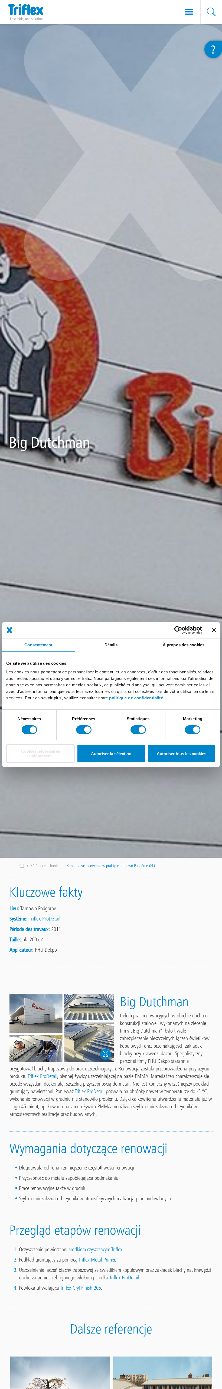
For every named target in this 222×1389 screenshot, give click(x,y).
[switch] (84, 729)
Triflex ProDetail (44, 918)
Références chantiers (46, 865)
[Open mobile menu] (189, 12)
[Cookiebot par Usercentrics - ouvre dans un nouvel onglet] (178, 630)
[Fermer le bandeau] (214, 630)
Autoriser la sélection (111, 753)
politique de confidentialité (136, 698)
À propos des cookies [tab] (183, 645)
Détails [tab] (111, 645)
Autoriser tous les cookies (181, 753)
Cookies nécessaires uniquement (40, 753)
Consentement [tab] (38, 645)
